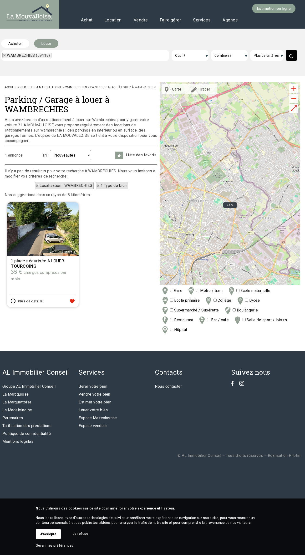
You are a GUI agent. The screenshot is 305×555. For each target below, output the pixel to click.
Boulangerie (247, 310)
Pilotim (295, 455)
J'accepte (48, 534)
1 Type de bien (114, 185)
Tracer (204, 89)
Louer (46, 43)
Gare (177, 290)
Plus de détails (30, 301)
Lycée (254, 300)
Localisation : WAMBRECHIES (66, 185)
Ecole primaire (186, 300)
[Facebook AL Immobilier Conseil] (232, 384)
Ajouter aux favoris (72, 301)
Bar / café (219, 320)
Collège (224, 300)
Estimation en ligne (274, 8)
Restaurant (183, 320)
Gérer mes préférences (54, 545)
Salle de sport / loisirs (266, 320)
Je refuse (80, 533)
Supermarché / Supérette (196, 310)
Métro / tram (211, 290)
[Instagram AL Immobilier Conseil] (241, 384)
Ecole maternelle (254, 290)
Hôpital (180, 329)
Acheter (15, 43)
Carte (176, 89)
